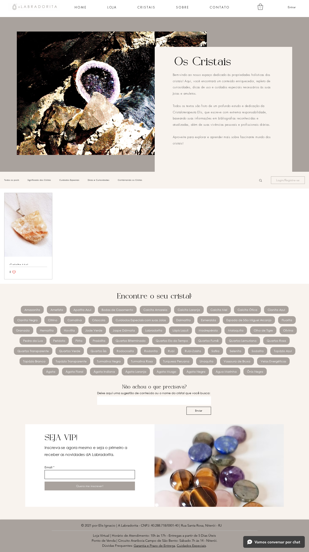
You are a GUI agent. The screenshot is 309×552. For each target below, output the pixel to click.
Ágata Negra (195, 372)
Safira (215, 351)
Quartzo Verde (69, 351)
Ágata (50, 372)
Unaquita (206, 361)
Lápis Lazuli (180, 330)
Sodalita (258, 351)
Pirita (78, 341)
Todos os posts (11, 180)
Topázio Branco (34, 361)
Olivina (288, 330)
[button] (260, 7)
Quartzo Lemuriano (242, 341)
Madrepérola (208, 330)
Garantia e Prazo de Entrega (154, 546)
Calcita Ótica (247, 310)
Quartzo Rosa (276, 341)
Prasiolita (99, 341)
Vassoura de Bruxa (237, 361)
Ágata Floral (74, 372)
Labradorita (153, 330)
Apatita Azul (82, 310)
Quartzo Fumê (208, 341)
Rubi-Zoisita (193, 351)
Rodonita (151, 351)
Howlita (69, 330)
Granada (23, 330)
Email (48, 467)
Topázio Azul (283, 351)
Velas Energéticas (273, 361)
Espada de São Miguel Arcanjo (248, 320)
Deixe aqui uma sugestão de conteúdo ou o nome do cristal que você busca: (153, 393)
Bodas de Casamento (117, 310)
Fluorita (287, 320)
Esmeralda (208, 320)
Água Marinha (226, 372)
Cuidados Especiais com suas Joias (141, 320)
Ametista (56, 310)
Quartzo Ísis (98, 351)
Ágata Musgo (166, 372)
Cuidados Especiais (69, 180)
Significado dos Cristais (39, 180)
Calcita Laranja (189, 310)
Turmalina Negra (109, 361)
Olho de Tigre (263, 330)
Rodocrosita (125, 351)
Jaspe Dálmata (124, 330)
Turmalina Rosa (142, 361)
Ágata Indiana (104, 372)
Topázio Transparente (71, 361)
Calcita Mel (218, 310)
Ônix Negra (255, 372)
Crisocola (98, 320)
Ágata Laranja (135, 372)
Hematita (47, 330)
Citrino (52, 320)
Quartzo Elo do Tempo (172, 341)
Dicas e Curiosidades (98, 180)
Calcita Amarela (155, 310)
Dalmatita (183, 320)
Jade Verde (93, 330)
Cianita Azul (276, 310)
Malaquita (235, 330)
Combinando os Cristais (130, 180)
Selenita (235, 351)
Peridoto (59, 341)
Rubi (171, 351)
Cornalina (74, 320)
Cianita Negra (27, 320)
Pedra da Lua (33, 341)
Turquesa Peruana (176, 361)
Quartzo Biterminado (130, 341)
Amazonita (32, 310)
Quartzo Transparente (33, 351)
